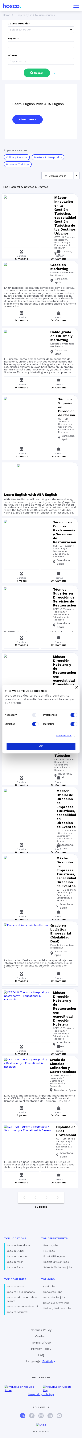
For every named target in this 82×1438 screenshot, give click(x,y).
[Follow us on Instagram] (41, 1416)
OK (41, 746)
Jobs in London (16, 1256)
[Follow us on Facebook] (31, 1416)
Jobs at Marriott (16, 1311)
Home (6, 15)
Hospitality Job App (41, 1394)
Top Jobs (48, 1279)
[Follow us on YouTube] (59, 1416)
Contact (41, 1336)
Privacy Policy (41, 1349)
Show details (64, 735)
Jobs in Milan (14, 1261)
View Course (27, 119)
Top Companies (15, 1279)
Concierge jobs (52, 1291)
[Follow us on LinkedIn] (50, 1416)
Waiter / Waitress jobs (57, 1308)
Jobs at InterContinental (22, 1306)
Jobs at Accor (15, 1286)
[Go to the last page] (58, 1197)
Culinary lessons (16, 157)
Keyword (13, 38)
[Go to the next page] (46, 1197)
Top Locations (15, 1238)
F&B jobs (49, 1250)
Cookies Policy (41, 1330)
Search (38, 72)
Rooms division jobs (56, 1261)
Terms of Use (41, 1342)
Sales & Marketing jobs (57, 1267)
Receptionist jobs (54, 1297)
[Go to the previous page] (35, 1197)
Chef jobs (49, 1286)
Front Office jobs (54, 1256)
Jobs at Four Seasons (20, 1291)
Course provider (19, 23)
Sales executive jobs (56, 1302)
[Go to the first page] (24, 1197)
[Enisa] (41, 1425)
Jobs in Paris (14, 1267)
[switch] (74, 715)
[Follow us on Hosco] (22, 1416)
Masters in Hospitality (48, 157)
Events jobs (50, 1245)
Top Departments (54, 1238)
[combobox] (10, 29)
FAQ (41, 1355)
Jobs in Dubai (15, 1250)
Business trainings (17, 164)
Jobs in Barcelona (18, 1245)
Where (12, 55)
